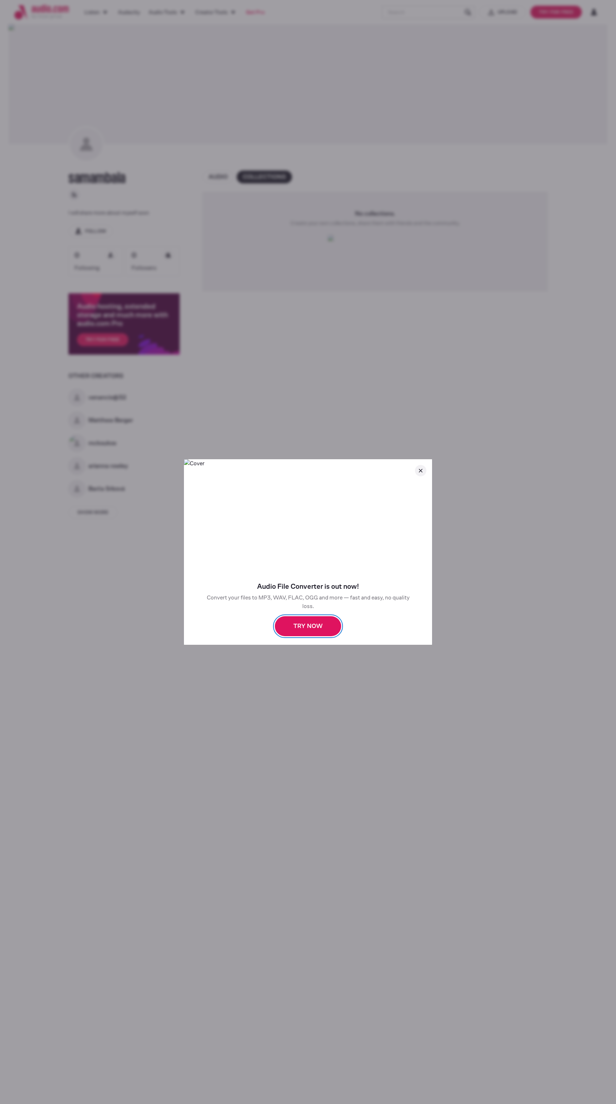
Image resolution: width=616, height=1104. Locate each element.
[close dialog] (420, 470)
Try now (308, 626)
